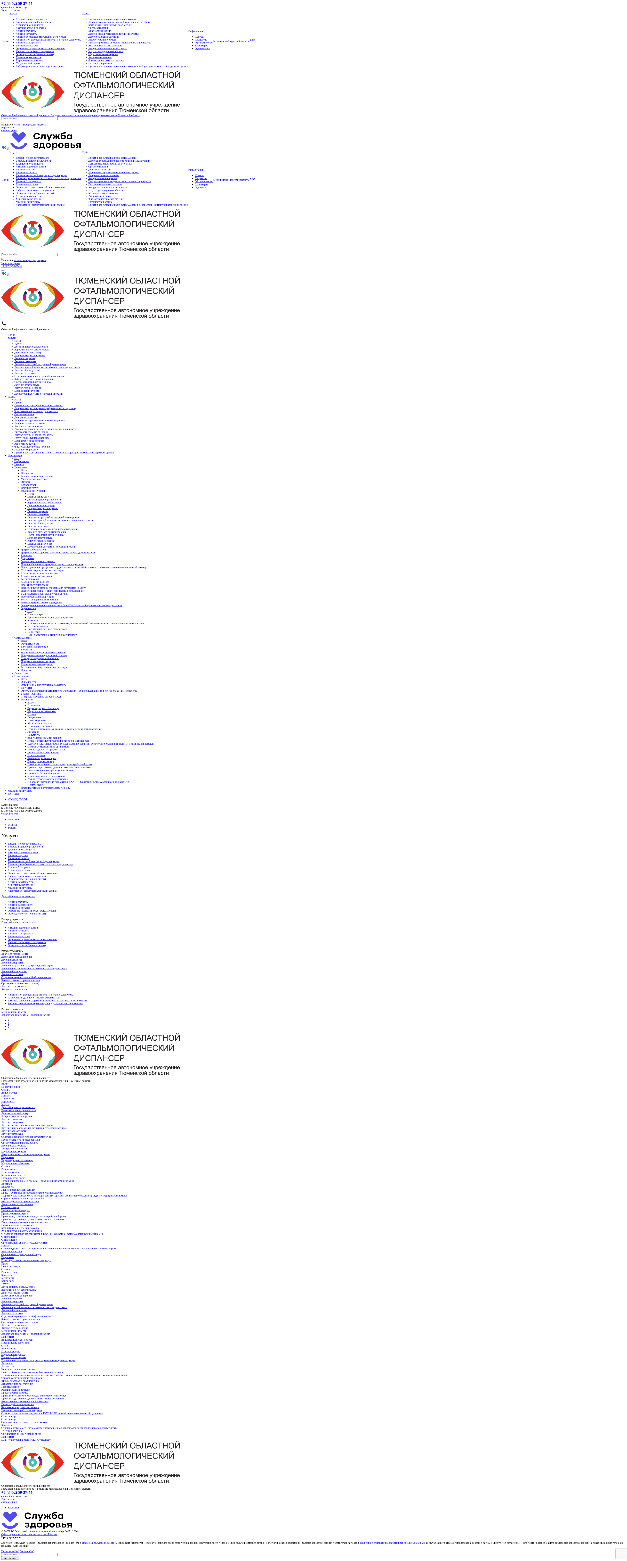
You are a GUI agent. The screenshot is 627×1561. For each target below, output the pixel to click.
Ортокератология (98, 27)
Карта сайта (8, 1101)
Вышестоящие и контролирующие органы (24, 1222)
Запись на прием (10, 10)
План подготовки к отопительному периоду (26, 1260)
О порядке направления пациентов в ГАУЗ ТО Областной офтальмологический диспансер (52, 1233)
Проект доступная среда (14, 1213)
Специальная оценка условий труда (21, 1254)
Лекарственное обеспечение (17, 1204)
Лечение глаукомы (26, 30)
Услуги (13, 13)
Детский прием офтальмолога (32, 19)
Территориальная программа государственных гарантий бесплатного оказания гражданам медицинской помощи (64, 1195)
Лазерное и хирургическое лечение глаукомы (113, 33)
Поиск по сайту (10, 1558)
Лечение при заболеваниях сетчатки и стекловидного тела (48, 39)
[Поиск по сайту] (2, 122)
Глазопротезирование (100, 63)
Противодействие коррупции (17, 1225)
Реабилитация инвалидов (15, 1210)
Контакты (243, 41)
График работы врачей (13, 1178)
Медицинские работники (15, 1163)
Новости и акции (11, 1086)
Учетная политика (11, 1251)
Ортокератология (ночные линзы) (35, 54)
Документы (7, 1186)
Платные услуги (10, 1172)
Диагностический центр (29, 25)
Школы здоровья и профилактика (20, 1201)
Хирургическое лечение (29, 60)
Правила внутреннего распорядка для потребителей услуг (33, 1216)
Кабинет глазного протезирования (35, 51)
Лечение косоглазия (27, 45)
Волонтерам (201, 45)
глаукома (41, 124)
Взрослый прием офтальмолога (33, 22)
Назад (17, 340)
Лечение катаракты (26, 33)
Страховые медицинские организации (22, 1198)
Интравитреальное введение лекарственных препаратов (119, 42)
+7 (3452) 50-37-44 (11, 266)
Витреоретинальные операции (105, 45)
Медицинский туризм (28, 63)
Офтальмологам (204, 42)
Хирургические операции (102, 39)
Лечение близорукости (28, 42)
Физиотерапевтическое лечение (106, 60)
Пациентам (201, 39)
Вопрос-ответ (8, 1169)
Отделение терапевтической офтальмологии (40, 48)
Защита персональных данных (18, 1189)
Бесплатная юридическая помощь (20, 1228)
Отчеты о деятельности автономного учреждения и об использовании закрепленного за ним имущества (59, 1248)
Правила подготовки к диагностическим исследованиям (32, 1219)
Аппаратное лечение (100, 57)
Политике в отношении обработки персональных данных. (392, 1542)
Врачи (5, 41)
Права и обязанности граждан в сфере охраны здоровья (32, 1192)
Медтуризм (7, 1098)
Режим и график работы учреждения (21, 1230)
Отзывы (5, 1089)
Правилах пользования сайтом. (99, 1542)
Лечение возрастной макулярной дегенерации (41, 36)
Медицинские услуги (13, 1175)
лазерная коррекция (25, 124)
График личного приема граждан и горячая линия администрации (38, 1180)
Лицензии (7, 1183)
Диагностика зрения (99, 30)
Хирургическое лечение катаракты (107, 48)
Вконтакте (13, 819)
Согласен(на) (27, 1551)
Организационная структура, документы (24, 1242)
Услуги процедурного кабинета (105, 51)
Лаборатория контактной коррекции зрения (40, 66)
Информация (195, 31)
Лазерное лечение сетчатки (103, 36)
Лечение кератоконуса (28, 57)
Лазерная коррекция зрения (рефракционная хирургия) (119, 22)
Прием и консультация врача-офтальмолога (112, 19)
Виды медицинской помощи (17, 1160)
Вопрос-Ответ (9, 1092)
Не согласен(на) (10, 1551)
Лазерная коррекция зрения (31, 27)
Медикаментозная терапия (103, 54)
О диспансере (202, 48)
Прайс (85, 13)
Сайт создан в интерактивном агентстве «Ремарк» (29, 1534)
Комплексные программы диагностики (110, 25)
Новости (199, 36)
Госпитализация (10, 1207)
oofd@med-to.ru (9, 813)
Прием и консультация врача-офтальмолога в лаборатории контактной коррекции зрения (138, 66)
